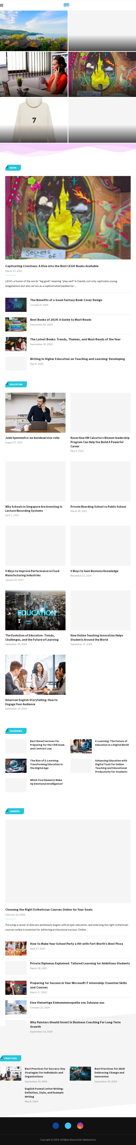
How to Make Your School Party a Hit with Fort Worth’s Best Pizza (76, 944)
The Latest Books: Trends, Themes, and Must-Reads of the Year (75, 339)
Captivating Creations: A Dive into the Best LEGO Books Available (102, 90)
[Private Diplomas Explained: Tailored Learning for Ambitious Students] (16, 968)
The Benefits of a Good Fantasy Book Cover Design (66, 300)
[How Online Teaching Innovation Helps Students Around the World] (100, 610)
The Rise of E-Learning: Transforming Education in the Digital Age (46, 764)
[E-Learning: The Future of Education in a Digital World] (81, 746)
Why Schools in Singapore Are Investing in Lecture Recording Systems (33, 509)
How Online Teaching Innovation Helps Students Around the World (96, 637)
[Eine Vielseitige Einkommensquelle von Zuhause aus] (16, 1007)
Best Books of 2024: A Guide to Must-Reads (60, 320)
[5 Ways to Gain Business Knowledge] (100, 546)
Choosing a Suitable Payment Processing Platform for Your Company (102, 136)
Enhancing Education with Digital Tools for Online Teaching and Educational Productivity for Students (111, 766)
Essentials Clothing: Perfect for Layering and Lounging (34, 136)
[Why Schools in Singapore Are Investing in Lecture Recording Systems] (35, 481)
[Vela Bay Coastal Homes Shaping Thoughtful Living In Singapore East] (34, 31)
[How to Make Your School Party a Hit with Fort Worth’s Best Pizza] (16, 948)
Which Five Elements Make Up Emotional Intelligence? (46, 781)
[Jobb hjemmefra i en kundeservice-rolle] (35, 413)
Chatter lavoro (33, 93)
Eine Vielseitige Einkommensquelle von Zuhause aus (67, 1002)
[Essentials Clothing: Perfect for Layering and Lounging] (34, 120)
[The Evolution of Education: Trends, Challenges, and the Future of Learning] (35, 610)
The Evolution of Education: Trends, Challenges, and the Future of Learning (32, 637)
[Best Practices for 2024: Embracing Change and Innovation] (80, 1074)
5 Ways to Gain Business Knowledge (94, 571)
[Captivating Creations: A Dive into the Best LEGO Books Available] (102, 74)
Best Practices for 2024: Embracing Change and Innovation (110, 1072)
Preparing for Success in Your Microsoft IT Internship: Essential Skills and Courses (78, 985)
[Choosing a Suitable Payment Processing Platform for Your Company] (102, 120)
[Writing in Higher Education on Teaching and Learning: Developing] (16, 364)
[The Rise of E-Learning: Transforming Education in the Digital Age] (16, 766)
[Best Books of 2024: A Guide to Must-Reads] (16, 324)
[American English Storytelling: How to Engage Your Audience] (35, 675)
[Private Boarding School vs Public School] (100, 481)
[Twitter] (68, 1126)
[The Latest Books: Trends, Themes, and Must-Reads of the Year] (16, 344)
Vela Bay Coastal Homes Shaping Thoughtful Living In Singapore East (33, 43)
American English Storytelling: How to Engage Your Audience (31, 702)
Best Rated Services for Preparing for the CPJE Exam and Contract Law (102, 43)
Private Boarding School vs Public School (98, 507)
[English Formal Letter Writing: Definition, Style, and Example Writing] (10, 1094)
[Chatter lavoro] (34, 74)
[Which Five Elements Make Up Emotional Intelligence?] (16, 785)
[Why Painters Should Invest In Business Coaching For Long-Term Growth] (16, 1027)
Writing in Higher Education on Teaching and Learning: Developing (77, 359)
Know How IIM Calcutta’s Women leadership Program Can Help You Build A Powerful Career (100, 442)
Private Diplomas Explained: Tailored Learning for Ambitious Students (80, 963)
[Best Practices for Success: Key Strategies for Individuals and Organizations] (10, 1074)
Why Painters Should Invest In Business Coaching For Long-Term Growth (75, 1024)
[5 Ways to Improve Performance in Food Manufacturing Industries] (35, 546)
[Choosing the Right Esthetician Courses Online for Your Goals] (68, 861)
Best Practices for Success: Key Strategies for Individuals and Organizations (45, 1072)
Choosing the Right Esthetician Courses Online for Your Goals (48, 909)
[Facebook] (56, 1126)
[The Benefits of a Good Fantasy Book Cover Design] (16, 305)
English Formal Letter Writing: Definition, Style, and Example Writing (44, 1092)
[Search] (134, 5)
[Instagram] (80, 1126)
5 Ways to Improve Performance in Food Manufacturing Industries (32, 573)
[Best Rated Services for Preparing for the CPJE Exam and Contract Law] (102, 31)
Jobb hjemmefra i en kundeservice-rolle (32, 438)
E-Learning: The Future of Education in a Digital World (112, 742)
